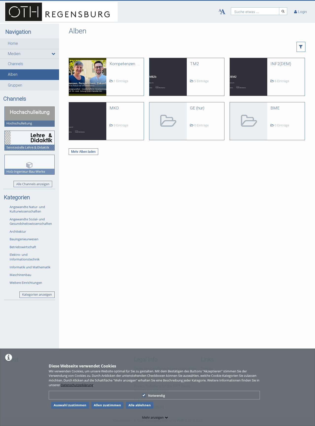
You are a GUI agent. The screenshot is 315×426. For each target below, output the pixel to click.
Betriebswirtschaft (23, 247)
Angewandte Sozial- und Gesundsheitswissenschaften (31, 221)
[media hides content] (53, 54)
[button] (29, 43)
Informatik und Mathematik (30, 267)
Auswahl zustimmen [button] (70, 405)
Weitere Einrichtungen (26, 282)
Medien (14, 54)
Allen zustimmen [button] (107, 405)
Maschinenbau (20, 275)
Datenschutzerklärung (77, 385)
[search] (255, 11)
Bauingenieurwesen (24, 239)
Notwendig (156, 395)
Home (13, 43)
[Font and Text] (222, 11)
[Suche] (283, 11)
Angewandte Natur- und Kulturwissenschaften (27, 209)
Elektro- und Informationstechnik (25, 256)
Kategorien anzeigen (37, 294)
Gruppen (15, 85)
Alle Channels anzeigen (32, 184)
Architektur (18, 231)
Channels (15, 64)
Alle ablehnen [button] (139, 405)
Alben (12, 74)
